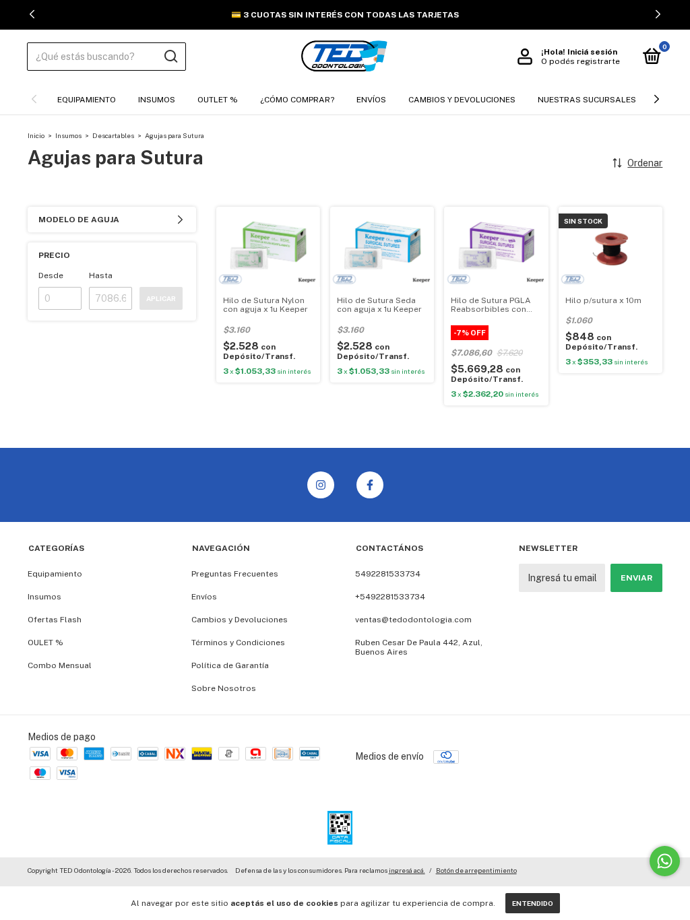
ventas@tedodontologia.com (413, 619)
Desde (50, 275)
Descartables (113, 135)
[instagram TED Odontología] (320, 484)
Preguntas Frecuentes (234, 574)
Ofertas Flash (55, 619)
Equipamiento (86, 99)
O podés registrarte (580, 61)
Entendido (532, 903)
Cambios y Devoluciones (461, 99)
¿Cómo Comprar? (297, 99)
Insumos (156, 99)
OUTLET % (217, 99)
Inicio (36, 135)
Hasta (101, 275)
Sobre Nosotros (223, 688)
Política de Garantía (230, 665)
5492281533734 (387, 574)
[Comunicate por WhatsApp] (665, 861)
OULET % (45, 642)
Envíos (371, 99)
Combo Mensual (60, 665)
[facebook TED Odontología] (369, 484)
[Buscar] (170, 56)
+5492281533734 (390, 596)
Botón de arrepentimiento (476, 870)
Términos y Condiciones (238, 642)
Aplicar (161, 298)
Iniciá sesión (592, 52)
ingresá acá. (407, 870)
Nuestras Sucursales (587, 99)
